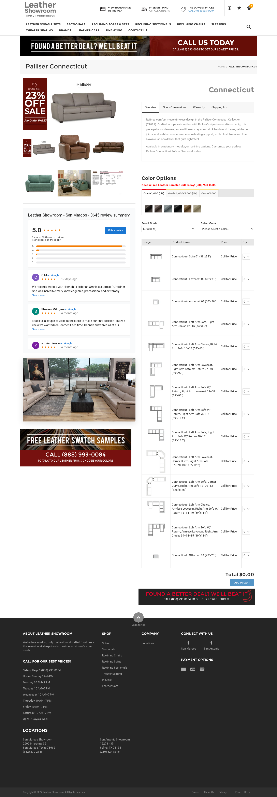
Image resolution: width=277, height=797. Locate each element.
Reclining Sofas (111, 661)
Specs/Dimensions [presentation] (174, 107)
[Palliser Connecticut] (40, 148)
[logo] (48, 9)
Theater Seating (112, 673)
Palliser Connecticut (56, 66)
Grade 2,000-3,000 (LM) (182, 193)
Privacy (223, 792)
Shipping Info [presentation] (220, 107)
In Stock (107, 679)
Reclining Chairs (112, 655)
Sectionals (108, 649)
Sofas (105, 643)
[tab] (150, 107)
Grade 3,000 (208, 193)
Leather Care (110, 685)
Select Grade (149, 223)
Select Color (208, 223)
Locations (148, 643)
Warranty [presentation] (199, 107)
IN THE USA (115, 10)
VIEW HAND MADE (119, 7)
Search (195, 792)
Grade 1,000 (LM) (154, 193)
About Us (209, 792)
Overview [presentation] (150, 107)
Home (221, 66)
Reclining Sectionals (114, 667)
